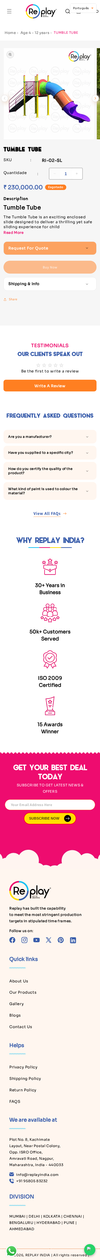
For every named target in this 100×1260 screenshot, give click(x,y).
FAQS (14, 1101)
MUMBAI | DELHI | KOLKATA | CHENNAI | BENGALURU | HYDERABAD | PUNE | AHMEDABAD (46, 1222)
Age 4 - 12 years (35, 32)
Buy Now (50, 267)
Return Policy (23, 1090)
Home (10, 32)
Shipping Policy (25, 1078)
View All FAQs (47, 513)
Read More (13, 232)
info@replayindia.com (37, 1174)
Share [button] (13, 299)
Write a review (49, 385)
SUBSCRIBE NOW (44, 818)
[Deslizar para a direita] (95, 98)
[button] (9, 11)
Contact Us (20, 1026)
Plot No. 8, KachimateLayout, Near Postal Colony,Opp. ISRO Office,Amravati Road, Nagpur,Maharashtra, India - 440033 (36, 1152)
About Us (18, 981)
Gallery (16, 1003)
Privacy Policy (23, 1067)
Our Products (23, 992)
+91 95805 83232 (32, 1181)
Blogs (15, 1015)
